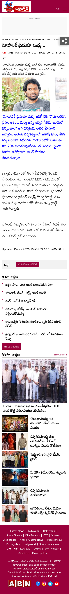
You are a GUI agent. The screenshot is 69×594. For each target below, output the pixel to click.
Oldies (37, 548)
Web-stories (9, 539)
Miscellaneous (55, 539)
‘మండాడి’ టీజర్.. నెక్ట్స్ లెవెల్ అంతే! (26, 292)
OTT (45, 535)
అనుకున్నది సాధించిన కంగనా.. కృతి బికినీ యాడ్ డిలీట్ (33, 323)
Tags (6, 265)
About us (23, 553)
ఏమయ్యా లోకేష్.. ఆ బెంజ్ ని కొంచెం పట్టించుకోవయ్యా (26, 311)
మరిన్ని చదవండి (11, 346)
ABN (5, 52)
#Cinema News (28, 264)
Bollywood (49, 530)
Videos (55, 535)
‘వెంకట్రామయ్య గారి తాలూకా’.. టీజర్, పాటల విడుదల (44, 423)
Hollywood (30, 544)
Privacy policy (39, 553)
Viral (22, 539)
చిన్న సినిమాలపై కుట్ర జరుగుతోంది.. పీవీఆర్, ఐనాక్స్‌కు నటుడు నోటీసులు (45, 441)
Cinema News (19, 39)
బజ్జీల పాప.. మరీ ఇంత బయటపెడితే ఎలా (29, 284)
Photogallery (13, 544)
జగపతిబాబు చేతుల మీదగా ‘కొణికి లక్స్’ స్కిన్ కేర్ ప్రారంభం (48, 510)
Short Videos (52, 548)
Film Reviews (32, 535)
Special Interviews (49, 544)
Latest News (17, 530)
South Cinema (14, 535)
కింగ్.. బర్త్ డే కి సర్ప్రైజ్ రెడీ (21, 300)
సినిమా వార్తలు (11, 354)
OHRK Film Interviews (18, 548)
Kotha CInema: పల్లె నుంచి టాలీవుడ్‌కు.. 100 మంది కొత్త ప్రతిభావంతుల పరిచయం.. (31, 408)
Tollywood (34, 530)
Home (5, 39)
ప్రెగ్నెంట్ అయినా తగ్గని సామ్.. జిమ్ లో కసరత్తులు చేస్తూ (34, 336)
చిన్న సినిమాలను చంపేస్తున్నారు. (39, 492)
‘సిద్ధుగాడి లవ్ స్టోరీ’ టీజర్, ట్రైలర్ (45, 456)
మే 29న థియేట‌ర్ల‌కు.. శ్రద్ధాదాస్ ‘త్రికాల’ (48, 474)
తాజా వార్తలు (10, 276)
